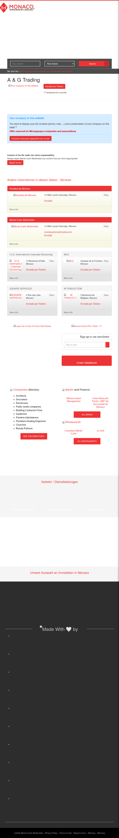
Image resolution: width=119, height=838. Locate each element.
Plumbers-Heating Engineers (31, 421)
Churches (21, 425)
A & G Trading (65, 71)
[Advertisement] (32, 353)
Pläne (106, 195)
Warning (101, 832)
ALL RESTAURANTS (87, 441)
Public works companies (28, 406)
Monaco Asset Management (73, 399)
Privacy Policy (51, 832)
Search (92, 63)
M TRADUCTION (73, 288)
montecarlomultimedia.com (58, 232)
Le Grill (100, 430)
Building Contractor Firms (29, 410)
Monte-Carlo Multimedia (22, 220)
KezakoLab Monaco (20, 188)
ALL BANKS (87, 414)
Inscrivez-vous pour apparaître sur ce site (30, 138)
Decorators (21, 399)
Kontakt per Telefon (54, 86)
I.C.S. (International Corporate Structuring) (31, 254)
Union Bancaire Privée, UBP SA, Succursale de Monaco (100, 402)
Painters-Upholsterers (27, 417)
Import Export (51, 71)
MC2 (66, 254)
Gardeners (21, 414)
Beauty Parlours (24, 428)
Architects (21, 396)
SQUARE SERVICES (21, 288)
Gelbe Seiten (28, 71)
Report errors (15, 162)
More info (14, 209)
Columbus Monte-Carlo (74, 432)
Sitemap (91, 832)
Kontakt (48, 200)
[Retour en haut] (112, 832)
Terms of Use (65, 832)
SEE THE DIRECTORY (33, 436)
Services (39, 71)
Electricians (22, 403)
